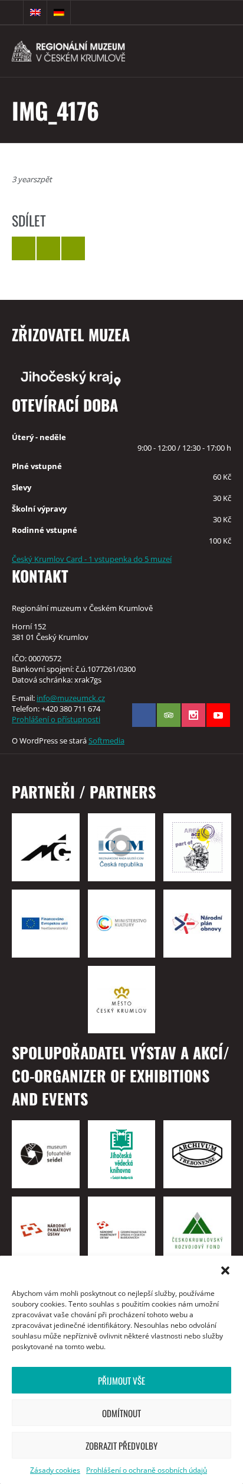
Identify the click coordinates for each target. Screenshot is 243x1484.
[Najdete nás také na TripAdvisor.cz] (168, 715)
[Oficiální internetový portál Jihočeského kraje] (121, 377)
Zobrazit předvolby (121, 1445)
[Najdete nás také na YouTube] (218, 715)
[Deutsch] (59, 12)
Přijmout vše (121, 1380)
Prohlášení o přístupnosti (56, 719)
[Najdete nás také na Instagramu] (193, 715)
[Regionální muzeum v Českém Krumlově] (87, 51)
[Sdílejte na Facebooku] (48, 248)
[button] (225, 1270)
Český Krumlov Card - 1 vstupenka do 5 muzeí (92, 559)
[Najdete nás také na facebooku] (144, 715)
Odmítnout (121, 1413)
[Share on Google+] (73, 248)
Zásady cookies (55, 1470)
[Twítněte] (23, 248)
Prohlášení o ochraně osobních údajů (146, 1470)
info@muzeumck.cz (71, 698)
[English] (35, 12)
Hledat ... (12, 12)
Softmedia (106, 740)
